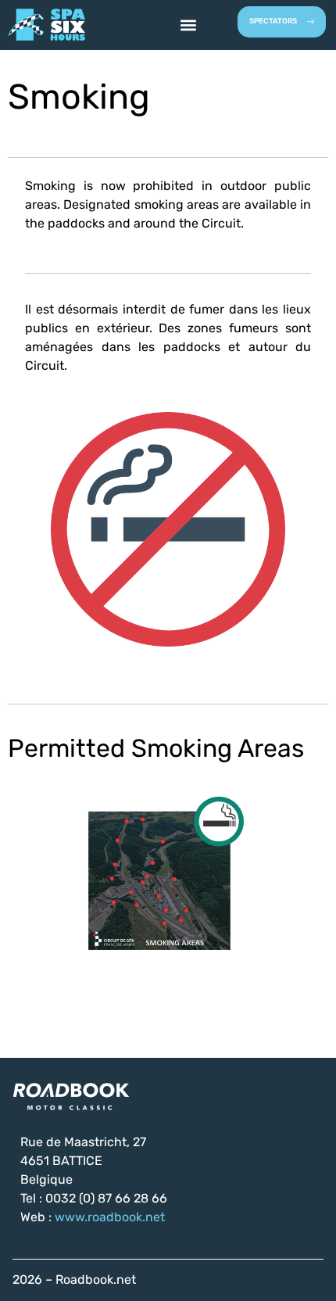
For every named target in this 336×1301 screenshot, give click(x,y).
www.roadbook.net (110, 1218)
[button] (189, 25)
